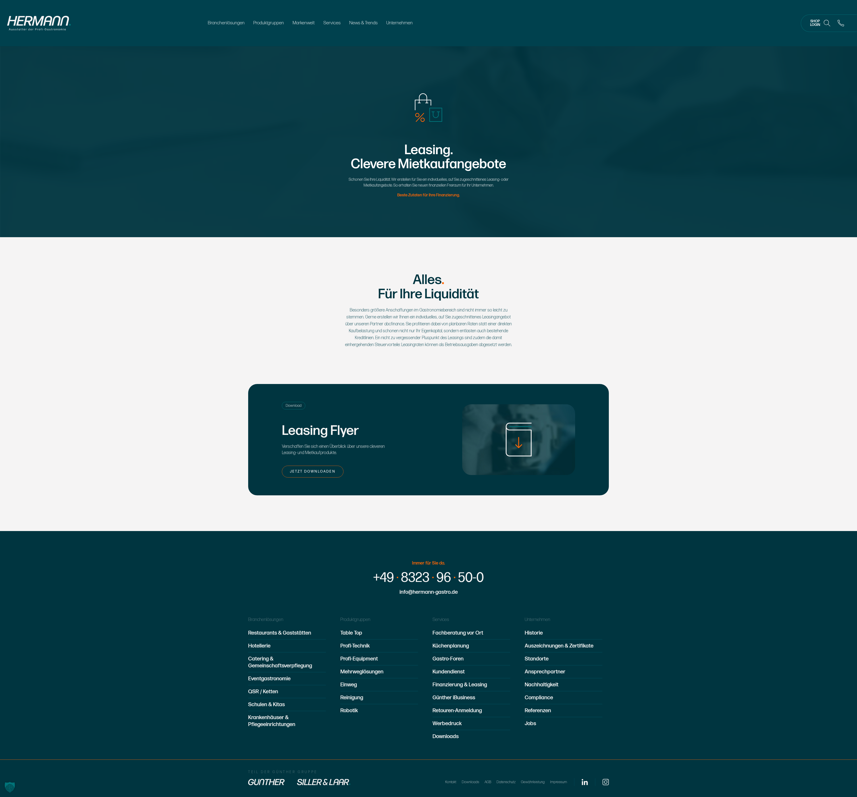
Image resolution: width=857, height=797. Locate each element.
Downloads (446, 736)
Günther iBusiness (454, 697)
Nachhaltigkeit (541, 684)
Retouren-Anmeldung (457, 710)
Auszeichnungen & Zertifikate (559, 646)
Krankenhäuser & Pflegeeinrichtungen (271, 721)
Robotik (349, 710)
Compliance (539, 697)
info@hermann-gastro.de (428, 592)
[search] (827, 23)
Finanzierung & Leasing (460, 684)
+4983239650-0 (428, 578)
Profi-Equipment (359, 659)
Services (332, 23)
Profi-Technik (355, 646)
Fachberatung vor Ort (458, 633)
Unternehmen (399, 23)
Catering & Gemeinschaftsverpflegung (280, 662)
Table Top (351, 633)
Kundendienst (449, 671)
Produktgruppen (268, 23)
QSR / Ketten (263, 691)
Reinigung (351, 697)
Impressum (558, 782)
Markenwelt (304, 23)
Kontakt (450, 782)
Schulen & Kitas (266, 704)
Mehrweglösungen (361, 671)
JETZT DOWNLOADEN (312, 471)
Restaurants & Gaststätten (279, 633)
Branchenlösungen (226, 23)
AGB (488, 782)
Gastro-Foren (448, 659)
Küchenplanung (451, 646)
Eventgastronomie (269, 678)
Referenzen (538, 710)
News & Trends (363, 23)
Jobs (530, 723)
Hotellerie (259, 646)
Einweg (348, 684)
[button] (10, 787)
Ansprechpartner (545, 671)
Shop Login (815, 23)
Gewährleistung (533, 782)
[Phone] (841, 23)
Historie (534, 633)
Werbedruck (447, 723)
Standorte (537, 659)
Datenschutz (506, 782)
